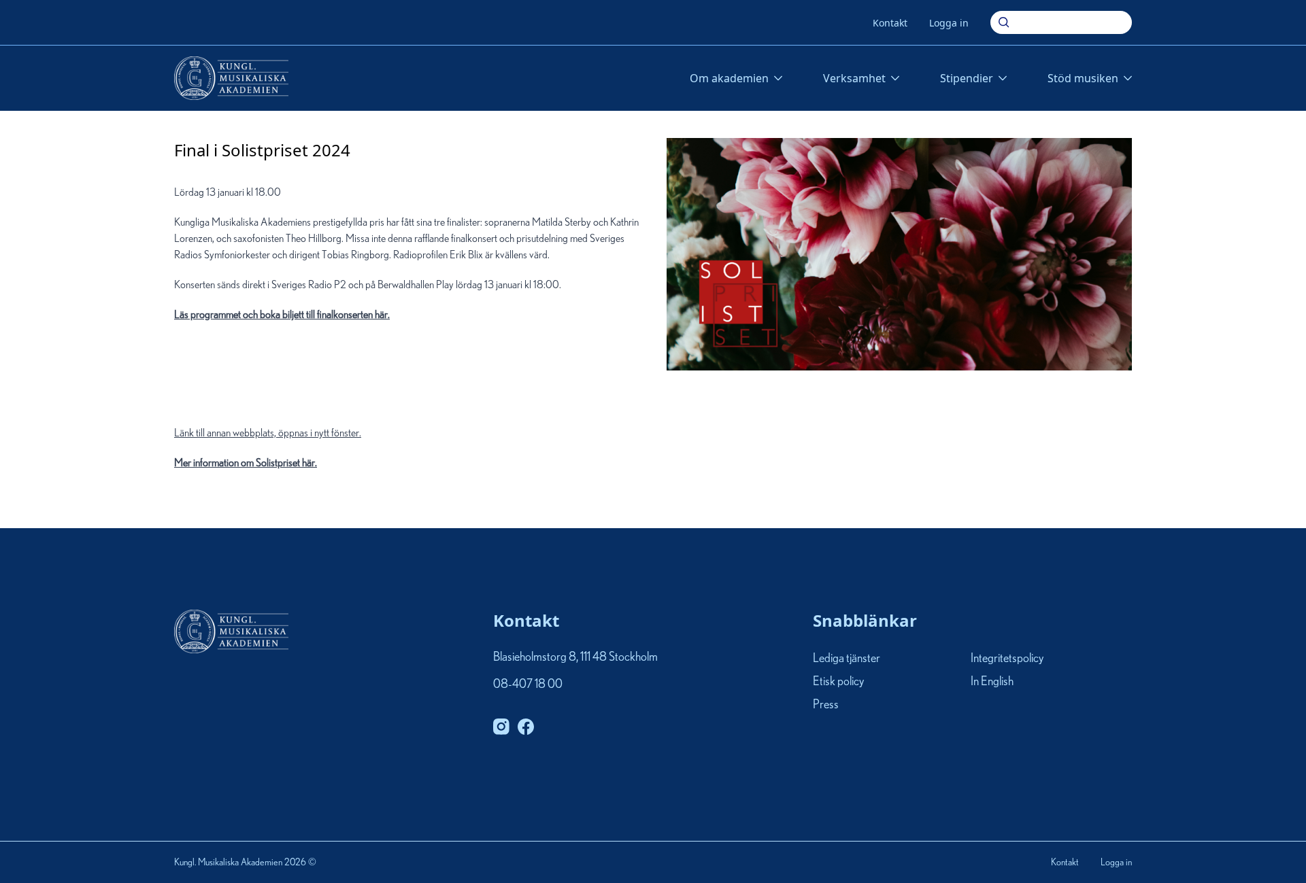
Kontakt (890, 22)
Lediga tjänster (846, 659)
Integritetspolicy (1007, 659)
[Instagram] (501, 726)
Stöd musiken (1083, 78)
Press (826, 705)
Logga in (949, 22)
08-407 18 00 (528, 684)
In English (992, 682)
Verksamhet (854, 78)
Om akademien (729, 78)
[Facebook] (526, 726)
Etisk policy (838, 682)
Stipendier (966, 78)
